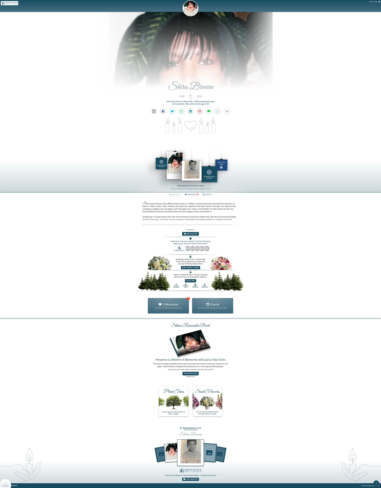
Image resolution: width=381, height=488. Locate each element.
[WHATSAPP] (181, 111)
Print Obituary (191, 234)
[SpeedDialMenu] (376, 483)
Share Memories (192, 479)
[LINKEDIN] (190, 111)
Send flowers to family (190, 267)
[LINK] (227, 111)
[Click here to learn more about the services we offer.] (190, 471)
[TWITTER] (172, 111)
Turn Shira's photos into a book (190, 186)
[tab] (175, 194)
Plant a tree (190, 280)
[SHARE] (218, 111)
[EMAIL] (200, 111)
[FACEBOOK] (163, 111)
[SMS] (209, 111)
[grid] (190, 166)
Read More (190, 230)
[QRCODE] (154, 111)
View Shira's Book (190, 373)
